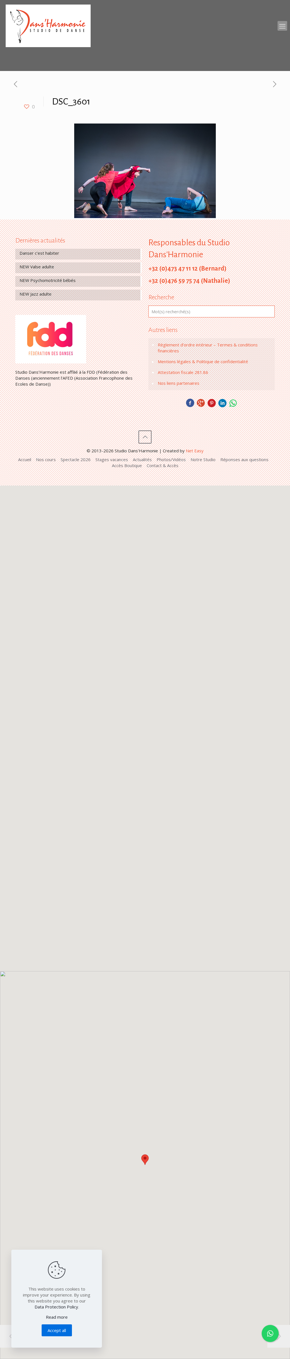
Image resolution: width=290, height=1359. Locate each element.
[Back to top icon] (145, 437)
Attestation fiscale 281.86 (183, 372)
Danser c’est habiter (39, 253)
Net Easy (195, 450)
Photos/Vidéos (171, 459)
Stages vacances (111, 459)
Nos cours (46, 459)
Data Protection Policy (56, 1307)
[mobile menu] (282, 26)
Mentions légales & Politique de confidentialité (203, 361)
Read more (57, 1317)
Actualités (142, 459)
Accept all (57, 1330)
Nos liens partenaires (178, 383)
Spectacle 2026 (76, 459)
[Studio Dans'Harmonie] (48, 25)
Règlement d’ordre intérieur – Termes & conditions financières (208, 348)
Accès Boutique (127, 465)
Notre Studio (203, 459)
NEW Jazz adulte (36, 294)
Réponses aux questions (244, 459)
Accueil (24, 459)
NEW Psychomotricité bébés (48, 280)
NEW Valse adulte (37, 266)
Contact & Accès (162, 465)
